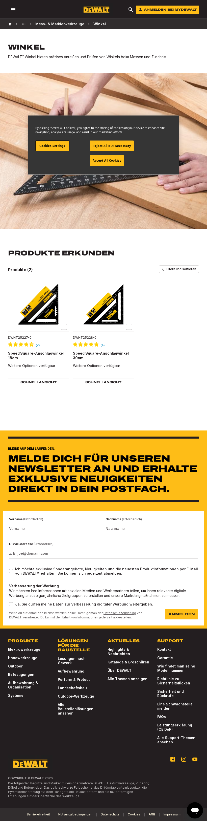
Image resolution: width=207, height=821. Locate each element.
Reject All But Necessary (112, 146)
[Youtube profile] (195, 759)
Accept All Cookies (107, 160)
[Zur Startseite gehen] (96, 9)
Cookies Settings (52, 146)
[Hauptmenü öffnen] (13, 10)
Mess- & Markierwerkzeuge (59, 24)
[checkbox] (64, 327)
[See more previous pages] (23, 24)
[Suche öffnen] (131, 10)
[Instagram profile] (184, 759)
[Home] (10, 24)
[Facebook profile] (173, 759)
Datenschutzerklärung (120, 613)
